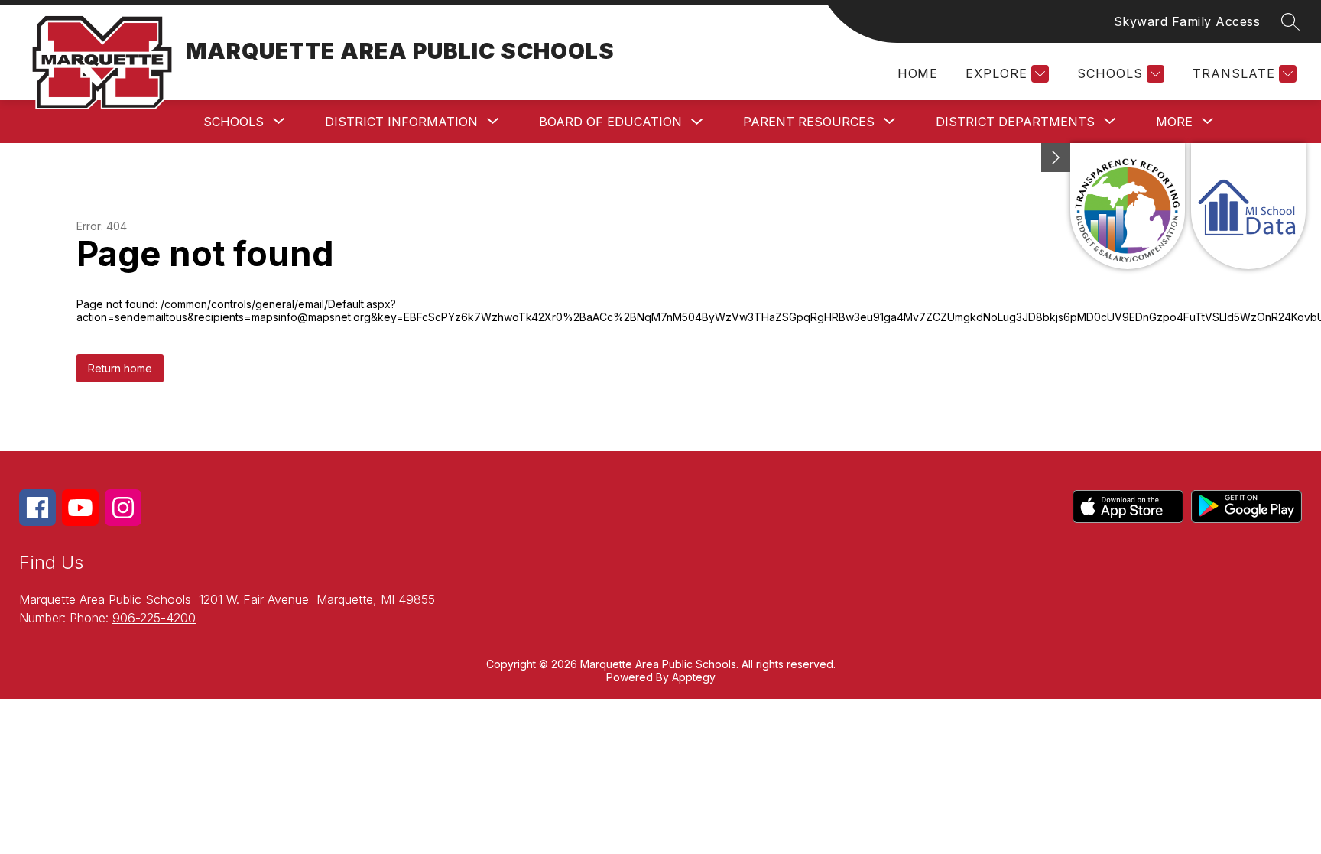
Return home (120, 368)
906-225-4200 (154, 617)
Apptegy (694, 677)
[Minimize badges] (1055, 157)
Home (917, 73)
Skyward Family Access (1187, 21)
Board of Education (610, 121)
